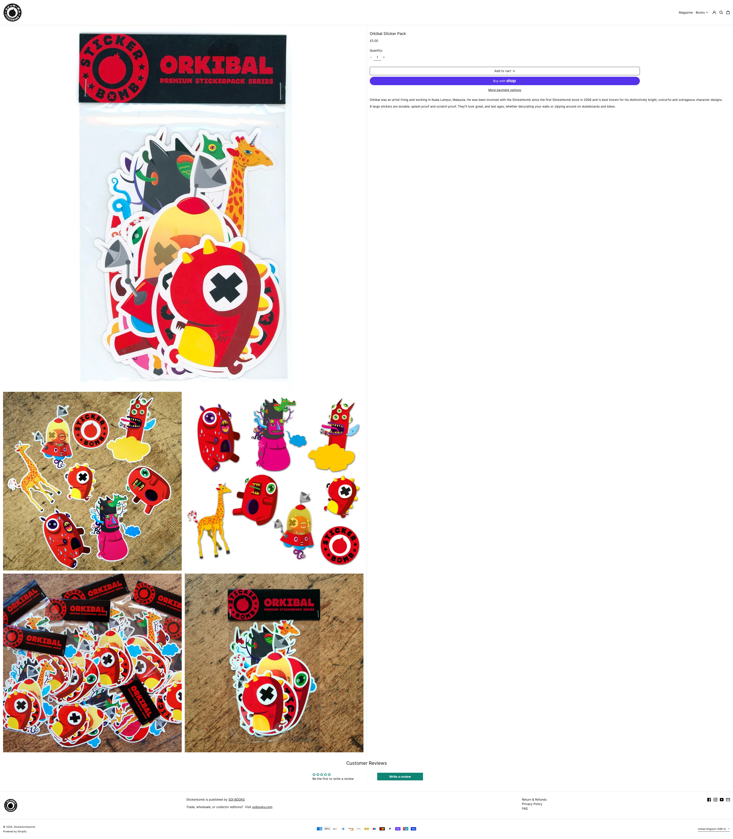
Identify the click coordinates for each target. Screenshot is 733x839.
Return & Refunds (534, 799)
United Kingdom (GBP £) (712, 829)
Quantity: (376, 50)
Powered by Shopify (15, 831)
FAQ (525, 808)
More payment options (504, 90)
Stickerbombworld (24, 826)
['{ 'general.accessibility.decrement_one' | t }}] (371, 57)
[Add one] (384, 57)
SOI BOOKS (236, 799)
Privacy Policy (532, 804)
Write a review (400, 776)
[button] (721, 12)
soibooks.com (262, 807)
